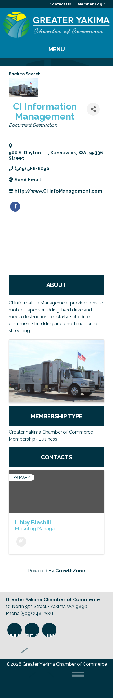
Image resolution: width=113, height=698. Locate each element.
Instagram (14, 630)
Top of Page (17, 646)
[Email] (21, 542)
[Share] (93, 109)
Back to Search (25, 73)
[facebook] (15, 207)
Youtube (49, 630)
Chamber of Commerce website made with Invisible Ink (52, 683)
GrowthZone (70, 570)
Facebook (32, 630)
